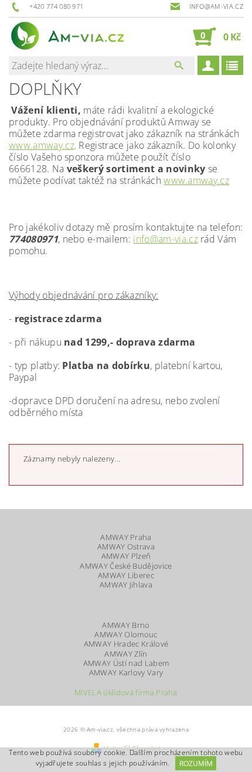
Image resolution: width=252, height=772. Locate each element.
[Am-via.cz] (67, 36)
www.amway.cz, (42, 145)
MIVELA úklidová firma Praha (126, 692)
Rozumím (196, 763)
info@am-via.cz (165, 239)
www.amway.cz (196, 180)
